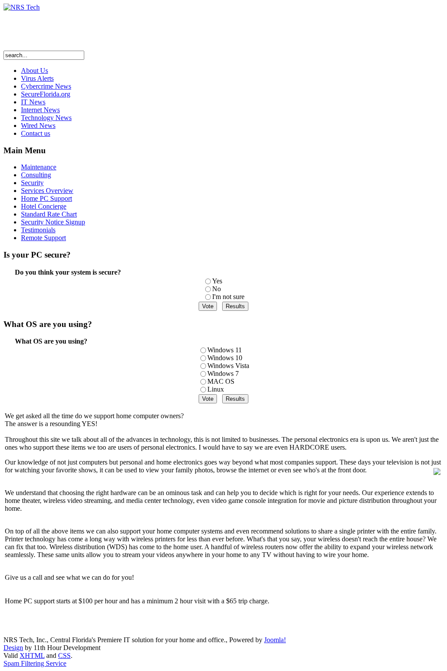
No (216, 288)
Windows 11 (224, 350)
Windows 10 (224, 357)
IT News (33, 102)
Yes (217, 281)
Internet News (40, 110)
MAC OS (220, 381)
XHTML (32, 655)
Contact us (35, 133)
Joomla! (275, 639)
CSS (64, 655)
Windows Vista (228, 365)
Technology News (46, 117)
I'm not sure (228, 296)
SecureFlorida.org (45, 94)
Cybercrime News (46, 86)
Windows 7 (223, 373)
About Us (34, 70)
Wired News (38, 125)
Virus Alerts (37, 78)
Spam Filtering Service (34, 663)
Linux (215, 389)
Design (13, 647)
